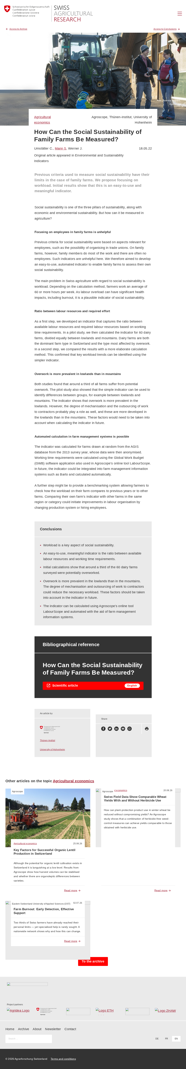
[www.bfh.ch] (78, 1011)
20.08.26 (167, 790)
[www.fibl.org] (137, 1011)
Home (9, 1029)
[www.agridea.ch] (19, 1011)
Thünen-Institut (120, 117)
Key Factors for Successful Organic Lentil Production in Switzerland (44, 851)
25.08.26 (77, 843)
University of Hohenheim (52, 749)
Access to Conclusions (165, 29)
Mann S (60, 148)
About (37, 1029)
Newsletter (53, 1029)
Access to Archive (18, 29)
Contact (70, 1029)
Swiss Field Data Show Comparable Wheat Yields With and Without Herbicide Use (135, 798)
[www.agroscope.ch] (62, 729)
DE (157, 1038)
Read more (70, 890)
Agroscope (100, 117)
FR (166, 1038)
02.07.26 (77, 903)
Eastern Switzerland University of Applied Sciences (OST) (41, 904)
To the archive (93, 961)
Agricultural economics (73, 781)
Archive (23, 1029)
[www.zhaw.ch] (167, 1011)
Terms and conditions (63, 1058)
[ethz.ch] (108, 1011)
